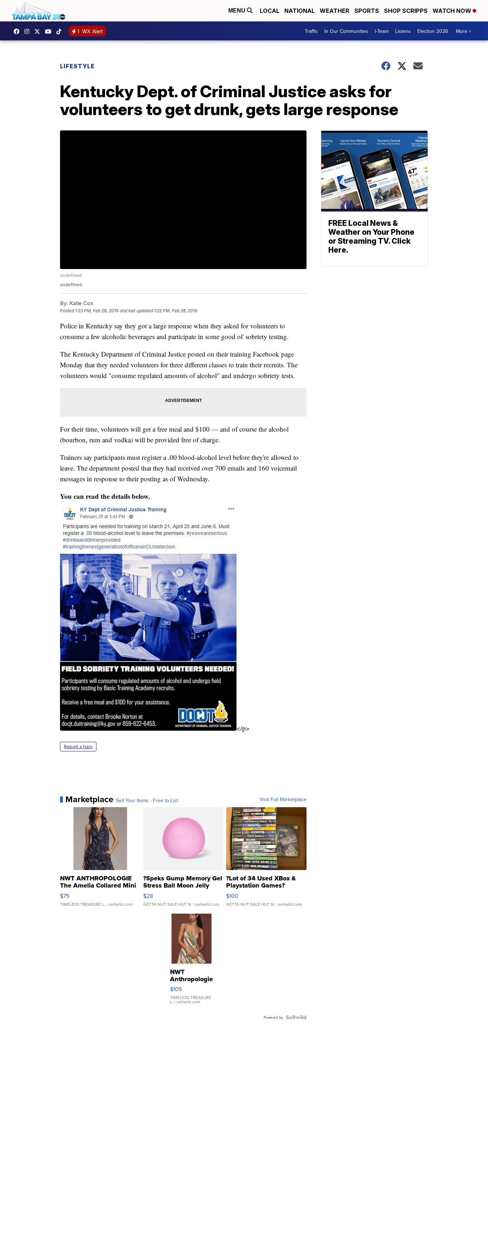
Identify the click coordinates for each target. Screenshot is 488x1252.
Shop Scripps (406, 10)
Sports (366, 10)
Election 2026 (432, 31)
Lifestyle (77, 66)
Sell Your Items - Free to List (147, 800)
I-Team (382, 31)
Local (269, 10)
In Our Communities (346, 31)
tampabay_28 (28, 31)
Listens (403, 31)
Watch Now (453, 10)
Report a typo (78, 746)
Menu (237, 11)
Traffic (311, 31)
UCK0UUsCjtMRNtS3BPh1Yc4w (50, 31)
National (299, 10)
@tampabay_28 (60, 31)
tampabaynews (18, 31)
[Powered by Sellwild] (296, 1017)
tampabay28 (39, 31)
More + (463, 31)
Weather (334, 10)
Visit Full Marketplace (283, 799)
